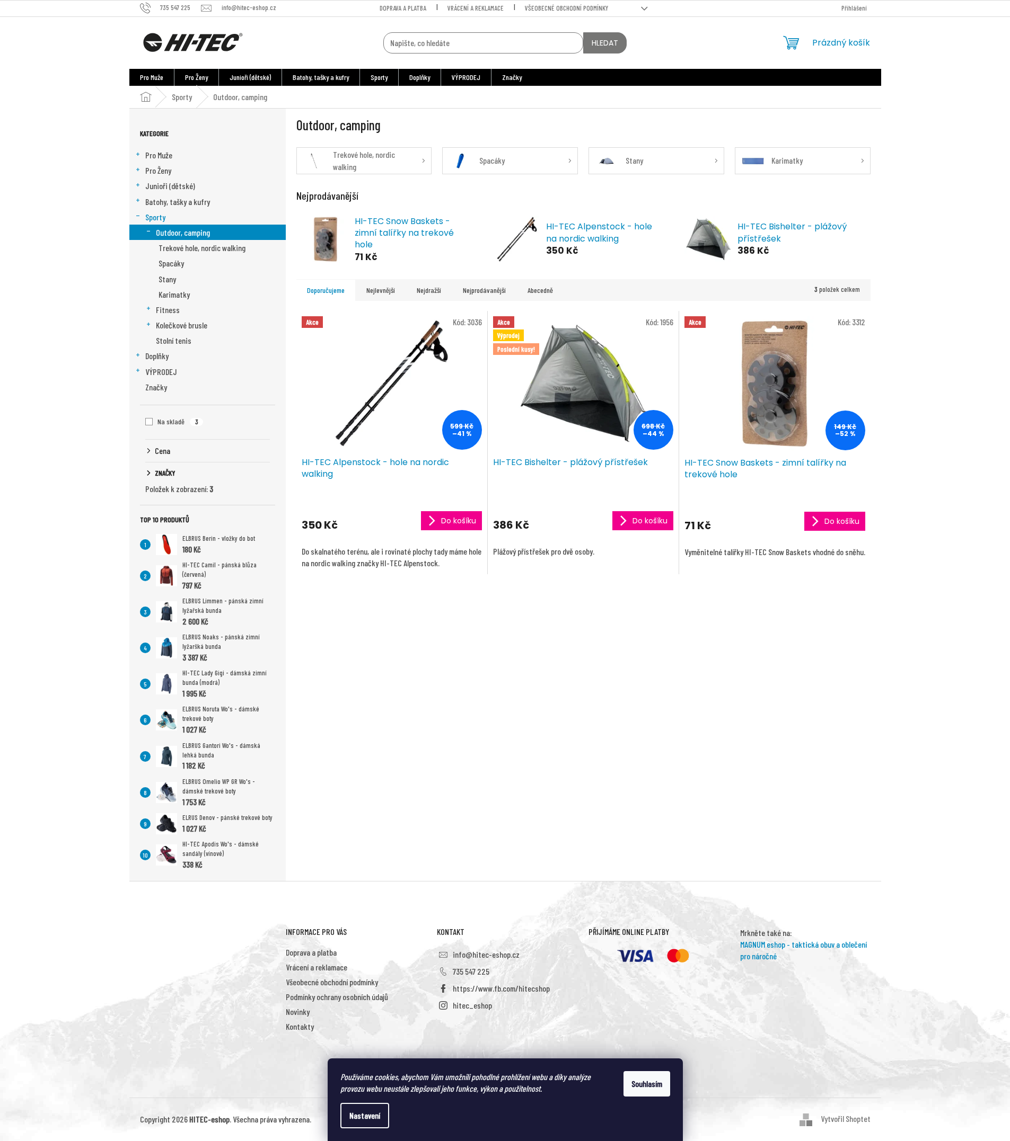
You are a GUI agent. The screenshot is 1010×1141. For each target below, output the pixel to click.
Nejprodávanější (484, 290)
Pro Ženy (158, 170)
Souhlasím (646, 1083)
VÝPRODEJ (161, 372)
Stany (167, 279)
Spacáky (171, 263)
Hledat (605, 43)
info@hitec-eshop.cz (486, 954)
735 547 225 (471, 971)
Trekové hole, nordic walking (202, 248)
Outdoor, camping (183, 232)
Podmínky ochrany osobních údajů (337, 997)
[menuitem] (151, 77)
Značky (156, 387)
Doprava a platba (403, 8)
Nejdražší (429, 290)
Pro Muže (158, 155)
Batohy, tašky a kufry (177, 202)
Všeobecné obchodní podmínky (566, 8)
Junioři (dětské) (170, 186)
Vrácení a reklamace (475, 8)
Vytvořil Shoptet (846, 1118)
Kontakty (300, 1026)
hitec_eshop (472, 1005)
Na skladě (177, 421)
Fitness (168, 310)
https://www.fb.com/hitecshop (501, 988)
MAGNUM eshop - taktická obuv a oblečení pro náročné (803, 950)
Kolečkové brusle (181, 325)
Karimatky (174, 294)
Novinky (298, 1011)
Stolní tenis (173, 340)
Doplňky (157, 356)
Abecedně (540, 290)
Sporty (155, 217)
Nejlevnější (380, 290)
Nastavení (364, 1115)
